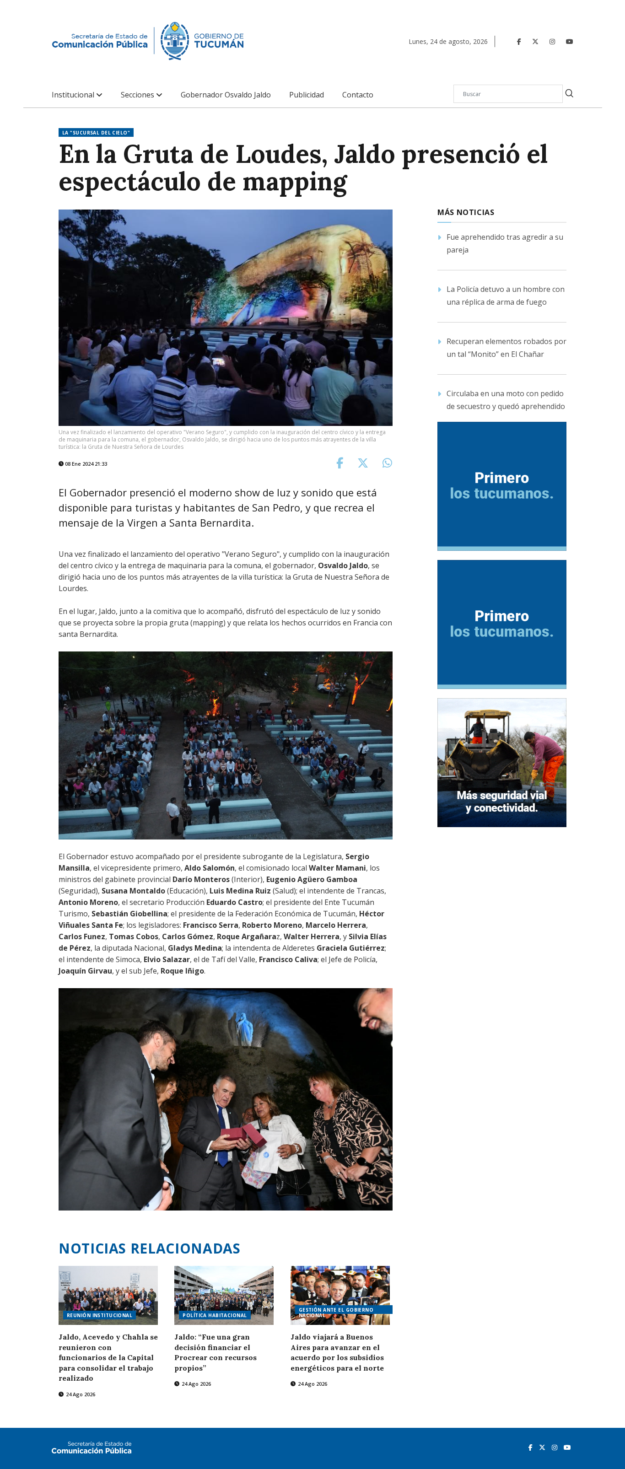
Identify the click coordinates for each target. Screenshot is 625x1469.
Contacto (357, 95)
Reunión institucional (99, 1315)
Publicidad (306, 95)
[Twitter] (535, 41)
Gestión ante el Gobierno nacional (336, 1310)
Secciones (138, 95)
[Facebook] (519, 41)
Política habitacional (215, 1315)
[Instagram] (552, 41)
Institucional (74, 95)
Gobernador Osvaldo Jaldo (226, 95)
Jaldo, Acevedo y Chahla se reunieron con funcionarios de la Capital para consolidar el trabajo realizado (108, 1357)
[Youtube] (569, 41)
